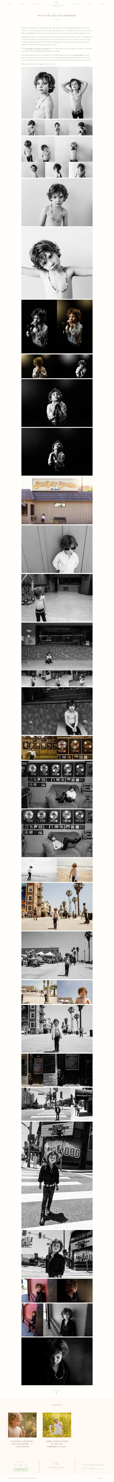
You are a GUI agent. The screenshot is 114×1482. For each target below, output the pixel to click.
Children (57, 19)
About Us (22, 4)
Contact (102, 4)
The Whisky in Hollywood (41, 49)
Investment (75, 4)
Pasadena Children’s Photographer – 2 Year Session (22, 1444)
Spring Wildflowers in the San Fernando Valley (57, 1444)
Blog (89, 4)
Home (10, 4)
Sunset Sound (79, 55)
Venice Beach (29, 49)
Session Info (37, 4)
